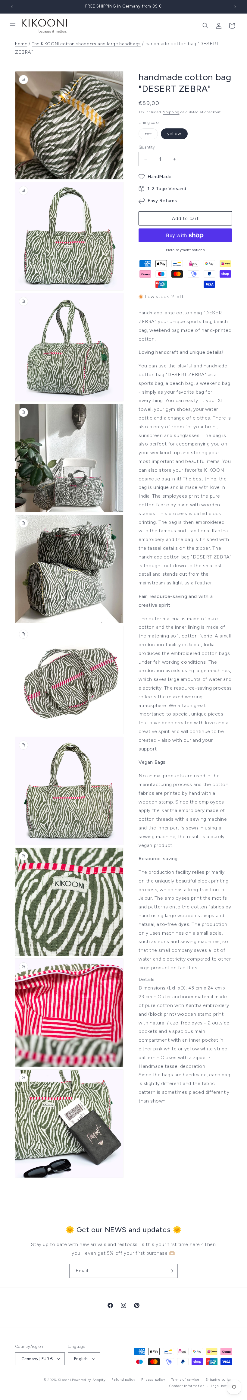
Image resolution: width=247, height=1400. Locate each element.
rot (151, 135)
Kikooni (64, 1380)
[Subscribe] (170, 1271)
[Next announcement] (235, 6)
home (21, 43)
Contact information (187, 1386)
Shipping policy (218, 1380)
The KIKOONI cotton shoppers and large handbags (86, 43)
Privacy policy (153, 1380)
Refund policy (123, 1380)
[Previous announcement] (11, 6)
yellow (174, 133)
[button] (12, 25)
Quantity (147, 147)
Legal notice (221, 1386)
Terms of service (185, 1380)
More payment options (185, 250)
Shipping (171, 112)
